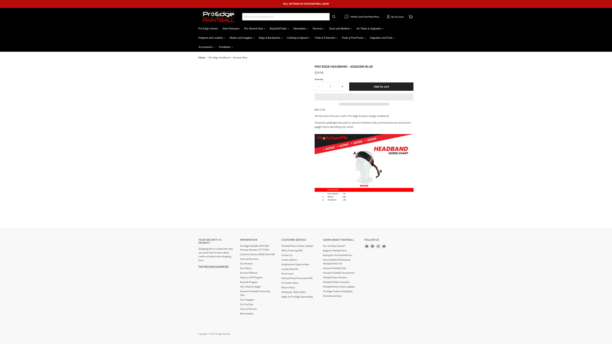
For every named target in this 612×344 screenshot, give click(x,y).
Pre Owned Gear (254, 28)
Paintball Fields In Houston (336, 282)
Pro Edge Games (208, 28)
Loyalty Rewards (289, 269)
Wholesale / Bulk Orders (293, 292)
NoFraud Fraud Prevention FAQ (297, 278)
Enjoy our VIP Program (251, 277)
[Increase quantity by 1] (342, 86)
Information (299, 28)
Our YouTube (246, 304)
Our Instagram (247, 299)
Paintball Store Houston (335, 277)
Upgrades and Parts (381, 37)
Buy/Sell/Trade (278, 28)
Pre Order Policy (289, 282)
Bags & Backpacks (270, 37)
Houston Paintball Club (334, 268)
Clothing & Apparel (298, 37)
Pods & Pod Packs (353, 37)
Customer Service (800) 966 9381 (257, 254)
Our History (246, 268)
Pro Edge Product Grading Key (338, 291)
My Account (287, 273)
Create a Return (289, 259)
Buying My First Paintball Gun (337, 255)
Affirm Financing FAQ (292, 250)
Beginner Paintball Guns (335, 250)
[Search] (334, 16)
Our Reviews (246, 263)
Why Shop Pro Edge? (250, 286)
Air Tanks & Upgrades (369, 28)
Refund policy (247, 313)
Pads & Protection (325, 37)
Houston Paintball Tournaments (339, 272)
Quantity (319, 79)
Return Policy (288, 287)
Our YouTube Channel (334, 246)
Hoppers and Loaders (211, 37)
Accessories (205, 47)
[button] (364, 96)
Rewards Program (249, 282)
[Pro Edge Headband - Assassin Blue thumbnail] (204, 72)
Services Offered (248, 272)
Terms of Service (248, 309)
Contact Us (286, 255)
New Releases (231, 28)
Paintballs (225, 47)
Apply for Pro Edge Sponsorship (297, 296)
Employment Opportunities (295, 264)
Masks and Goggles (241, 37)
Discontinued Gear (332, 295)
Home (201, 57)
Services (318, 28)
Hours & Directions (249, 259)
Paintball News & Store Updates (297, 246)
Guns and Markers (339, 28)
